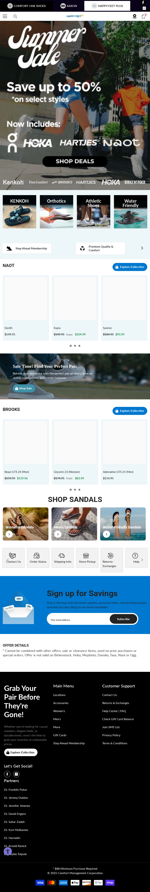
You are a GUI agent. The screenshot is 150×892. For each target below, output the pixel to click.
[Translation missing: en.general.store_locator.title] (134, 16)
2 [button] (75, 346)
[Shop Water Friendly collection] (130, 212)
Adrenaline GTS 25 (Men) (118, 471)
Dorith (8, 328)
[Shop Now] (25, 524)
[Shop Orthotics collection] (56, 212)
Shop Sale (25, 388)
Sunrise (107, 328)
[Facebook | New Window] (143, 2)
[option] (25, 308)
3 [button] (79, 346)
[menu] (5, 16)
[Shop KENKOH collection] (19, 212)
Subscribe (123, 619)
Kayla (57, 328)
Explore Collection (132, 266)
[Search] (15, 16)
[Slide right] (142, 248)
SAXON (72, 5)
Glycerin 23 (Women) (67, 471)
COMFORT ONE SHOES (30, 5)
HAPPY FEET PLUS (110, 5)
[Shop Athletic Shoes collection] (93, 212)
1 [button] (71, 346)
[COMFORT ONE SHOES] (75, 16)
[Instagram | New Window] (144, 8)
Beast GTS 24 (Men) (17, 471)
